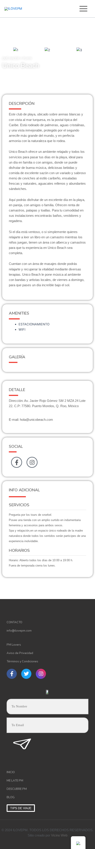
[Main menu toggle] (83, 9)
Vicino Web (59, 835)
